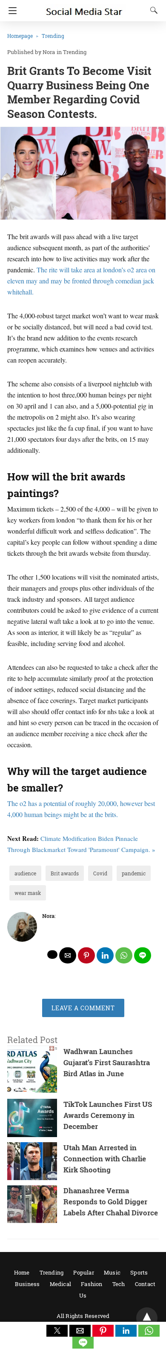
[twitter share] (52, 954)
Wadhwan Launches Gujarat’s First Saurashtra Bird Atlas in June (106, 1062)
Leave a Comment (83, 1008)
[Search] (152, 10)
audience (25, 873)
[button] (57, 1331)
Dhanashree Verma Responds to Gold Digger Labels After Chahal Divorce (110, 1202)
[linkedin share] (105, 955)
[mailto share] (67, 955)
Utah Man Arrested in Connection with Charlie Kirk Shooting (104, 1159)
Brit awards (65, 873)
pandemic (134, 873)
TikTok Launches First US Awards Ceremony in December (107, 1115)
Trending (53, 35)
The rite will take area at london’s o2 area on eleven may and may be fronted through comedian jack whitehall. (81, 280)
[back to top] (146, 1318)
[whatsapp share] (123, 955)
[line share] (142, 955)
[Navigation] (10, 10)
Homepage (20, 35)
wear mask (27, 892)
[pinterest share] (86, 955)
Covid (100, 873)
